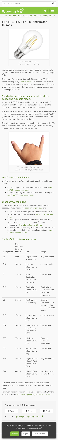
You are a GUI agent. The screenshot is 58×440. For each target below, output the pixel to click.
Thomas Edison (26, 81)
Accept (15, 433)
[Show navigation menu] (53, 10)
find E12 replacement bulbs (30, 225)
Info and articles (16, 15)
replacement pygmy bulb (32, 208)
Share (30, 411)
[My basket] (45, 10)
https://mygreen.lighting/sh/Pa (26, 416)
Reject (25, 433)
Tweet (12, 411)
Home (4, 15)
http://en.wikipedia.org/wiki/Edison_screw (34, 394)
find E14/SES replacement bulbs (20, 195)
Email (48, 411)
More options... (40, 433)
